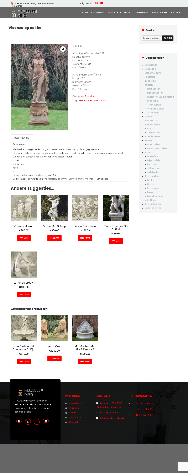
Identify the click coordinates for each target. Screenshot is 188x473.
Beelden (90, 96)
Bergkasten (153, 88)
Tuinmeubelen (153, 204)
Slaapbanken (152, 136)
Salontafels (154, 168)
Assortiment (98, 12)
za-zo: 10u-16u (143, 414)
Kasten (149, 84)
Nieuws (128, 12)
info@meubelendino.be (112, 418)
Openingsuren (159, 12)
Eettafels (152, 164)
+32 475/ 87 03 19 (109, 412)
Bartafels (152, 156)
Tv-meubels (154, 104)
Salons (148, 116)
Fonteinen (153, 188)
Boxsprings (151, 65)
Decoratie (150, 68)
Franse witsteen (88, 100)
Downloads (141, 12)
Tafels (148, 152)
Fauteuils (150, 76)
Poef (149, 128)
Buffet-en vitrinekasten (160, 96)
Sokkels (151, 200)
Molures (151, 192)
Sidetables (153, 172)
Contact (175, 12)
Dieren (151, 184)
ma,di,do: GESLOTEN (146, 403)
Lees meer (24, 238)
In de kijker (114, 12)
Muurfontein (152, 112)
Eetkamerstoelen (157, 148)
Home (85, 12)
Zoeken (168, 38)
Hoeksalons (154, 124)
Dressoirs (152, 100)
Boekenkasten (155, 92)
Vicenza (103, 100)
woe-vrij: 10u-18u (144, 409)
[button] (63, 49)
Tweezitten (153, 132)
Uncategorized (153, 208)
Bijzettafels (153, 160)
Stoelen (149, 140)
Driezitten (152, 120)
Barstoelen (153, 144)
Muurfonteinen (155, 196)
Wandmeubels (155, 108)
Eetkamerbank (153, 72)
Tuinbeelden (152, 176)
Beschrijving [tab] (21, 137)
